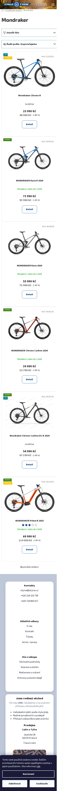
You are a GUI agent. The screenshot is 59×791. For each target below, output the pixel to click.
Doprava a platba (29, 667)
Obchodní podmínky (29, 662)
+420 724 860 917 (29, 601)
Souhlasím (42, 783)
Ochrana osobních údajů (29, 678)
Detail (29, 124)
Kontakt (29, 631)
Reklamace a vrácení (29, 672)
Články (29, 636)
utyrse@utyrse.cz (29, 590)
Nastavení (28, 774)
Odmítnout (15, 783)
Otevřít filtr (13, 32)
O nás (29, 626)
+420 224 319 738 (29, 595)
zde (38, 766)
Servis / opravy (29, 642)
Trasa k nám (29, 743)
